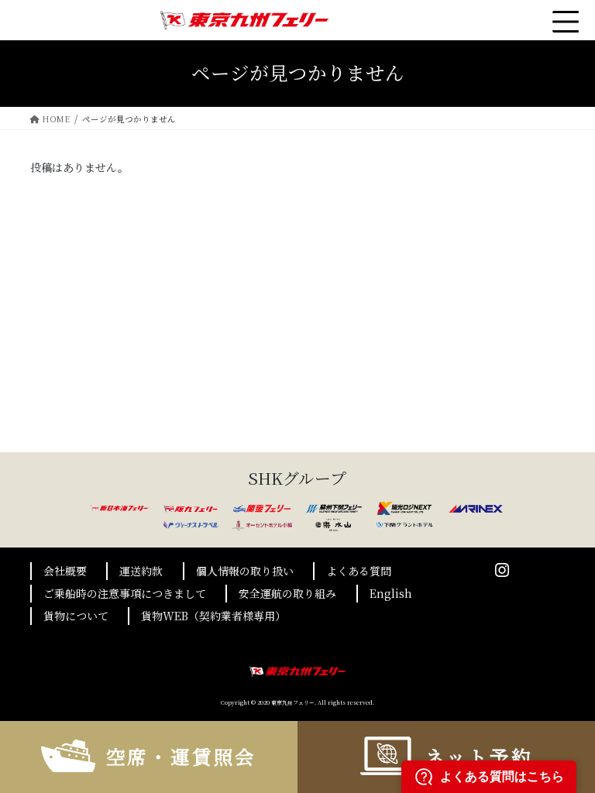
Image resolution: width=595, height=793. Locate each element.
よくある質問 (358, 570)
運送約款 (141, 570)
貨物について (75, 615)
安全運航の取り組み (287, 593)
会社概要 (65, 570)
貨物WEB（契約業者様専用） (213, 615)
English (391, 593)
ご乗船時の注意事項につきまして (124, 593)
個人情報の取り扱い (245, 570)
